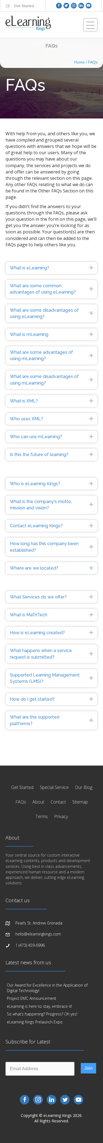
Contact (58, 802)
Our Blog (83, 787)
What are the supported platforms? (34, 720)
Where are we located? (34, 568)
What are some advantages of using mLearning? (41, 355)
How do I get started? (32, 699)
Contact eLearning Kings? (36, 525)
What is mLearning (29, 334)
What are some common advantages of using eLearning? (43, 289)
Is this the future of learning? (39, 454)
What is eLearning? (29, 267)
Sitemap (80, 802)
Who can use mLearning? (36, 436)
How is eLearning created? (37, 632)
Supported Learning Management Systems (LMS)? (45, 678)
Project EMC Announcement (31, 998)
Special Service (54, 787)
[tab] (51, 268)
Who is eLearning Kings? (35, 483)
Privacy (61, 816)
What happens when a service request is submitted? (41, 653)
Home (79, 62)
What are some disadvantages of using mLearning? (44, 379)
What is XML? (24, 401)
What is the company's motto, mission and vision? (41, 504)
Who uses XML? (26, 418)
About (38, 802)
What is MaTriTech (28, 614)
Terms (41, 816)
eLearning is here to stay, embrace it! (39, 1006)
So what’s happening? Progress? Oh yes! (42, 1014)
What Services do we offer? (38, 597)
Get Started (22, 787)
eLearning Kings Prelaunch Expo (35, 1022)
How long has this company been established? (44, 547)
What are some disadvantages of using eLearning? (44, 313)
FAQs (93, 62)
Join (88, 1068)
